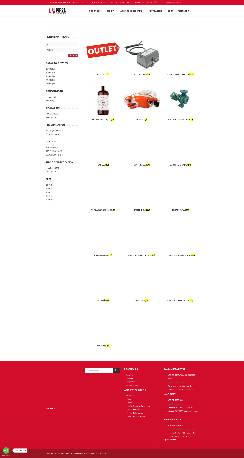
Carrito (129, 399)
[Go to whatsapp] (6, 450)
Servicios (130, 378)
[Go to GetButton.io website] (6, 455)
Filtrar (73, 55)
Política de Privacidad (134, 413)
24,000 (49, 80)
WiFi (48, 100)
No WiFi (49, 97)
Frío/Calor (50, 168)
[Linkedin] (190, 2)
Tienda (129, 402)
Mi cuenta (130, 396)
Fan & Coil (50, 113)
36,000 (49, 83)
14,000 (49, 72)
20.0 (48, 196)
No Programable (53, 130)
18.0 (48, 192)
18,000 (49, 76)
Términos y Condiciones (136, 416)
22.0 (48, 199)
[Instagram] (193, 2)
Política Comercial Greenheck (138, 406)
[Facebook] (187, 2)
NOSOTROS (95, 11)
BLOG (170, 11)
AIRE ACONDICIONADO (131, 11)
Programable (51, 134)
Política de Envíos (133, 409)
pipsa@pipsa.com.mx (176, 382)
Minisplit (50, 117)
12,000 (49, 69)
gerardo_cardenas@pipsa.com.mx (181, 429)
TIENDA (110, 11)
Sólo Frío (50, 171)
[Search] (116, 370)
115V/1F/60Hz (52, 151)
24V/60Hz (50, 147)
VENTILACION (155, 11)
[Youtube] (196, 2)
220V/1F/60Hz (52, 154)
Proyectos (130, 382)
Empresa (129, 375)
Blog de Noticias (132, 385)
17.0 (48, 188)
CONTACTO (183, 11)
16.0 (48, 185)
